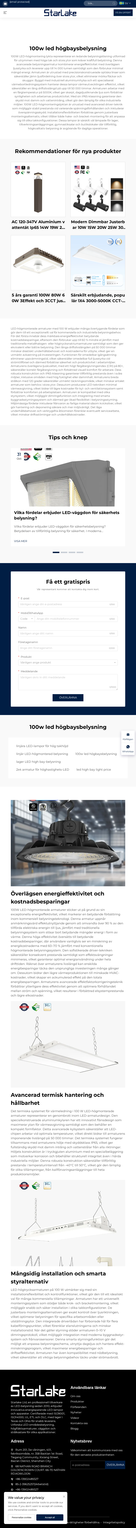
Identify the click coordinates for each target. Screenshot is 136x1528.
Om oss (75, 1396)
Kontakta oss (79, 1423)
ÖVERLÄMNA (68, 697)
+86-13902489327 (26, 1479)
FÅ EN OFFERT (123, 12)
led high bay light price (93, 769)
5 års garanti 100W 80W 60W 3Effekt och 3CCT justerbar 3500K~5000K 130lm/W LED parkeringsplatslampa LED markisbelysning (38, 298)
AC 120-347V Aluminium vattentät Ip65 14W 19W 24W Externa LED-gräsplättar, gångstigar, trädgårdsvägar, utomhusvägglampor (38, 224)
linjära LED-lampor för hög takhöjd (42, 746)
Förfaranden (78, 1407)
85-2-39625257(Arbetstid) (31, 1484)
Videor (74, 1417)
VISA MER (20, 541)
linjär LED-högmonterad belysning (42, 754)
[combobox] (26, 619)
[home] (60, 12)
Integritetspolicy (114, 1522)
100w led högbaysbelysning (96, 754)
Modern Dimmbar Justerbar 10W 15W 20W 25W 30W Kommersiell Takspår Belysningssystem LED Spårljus (98, 224)
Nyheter (75, 1412)
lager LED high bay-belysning (38, 762)
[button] (56, 552)
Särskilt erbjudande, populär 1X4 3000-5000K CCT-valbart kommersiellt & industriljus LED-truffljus (98, 298)
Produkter (77, 1401)
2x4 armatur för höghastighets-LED (42, 769)
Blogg (74, 1428)
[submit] (114, 3)
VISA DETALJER (38, 189)
